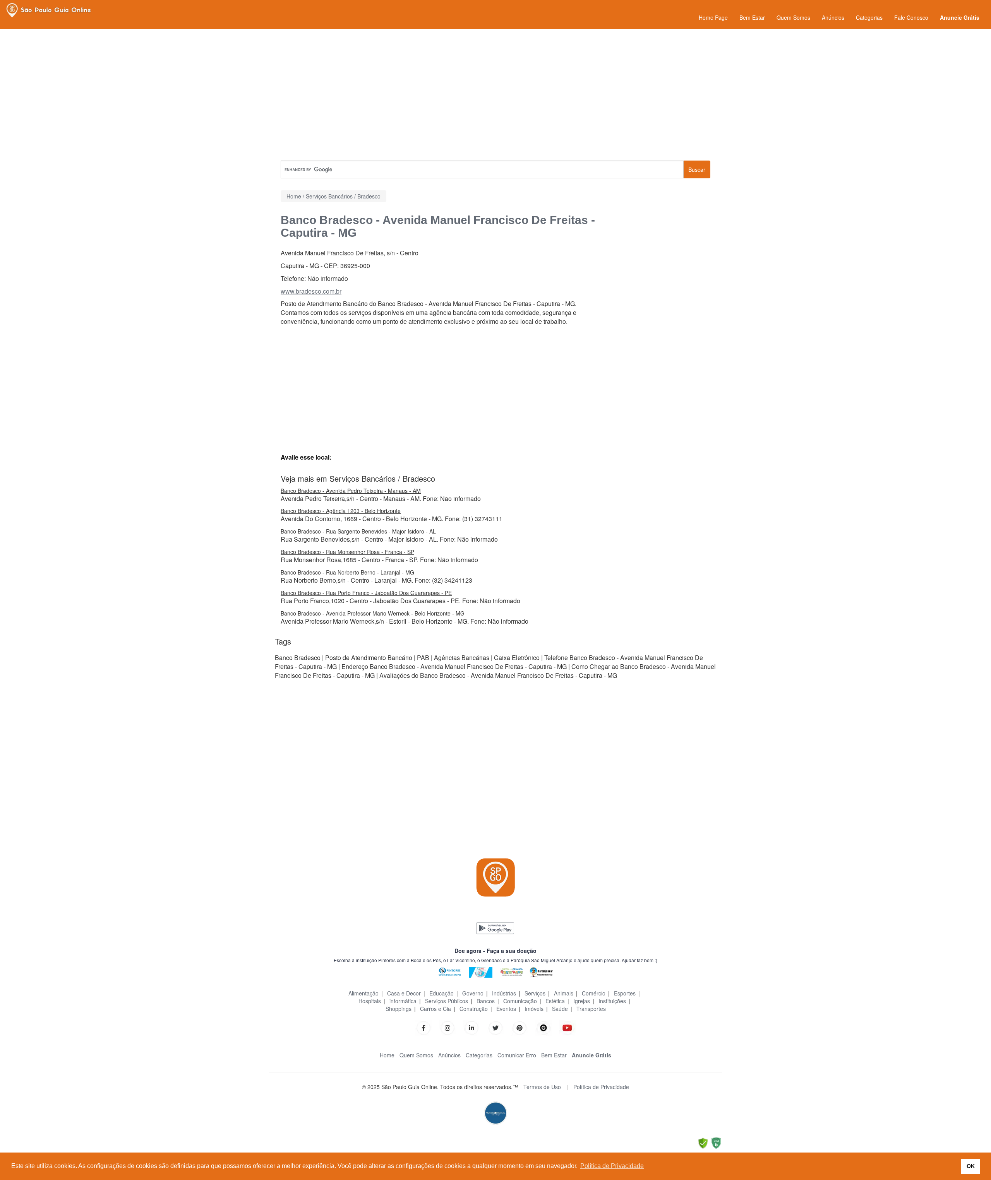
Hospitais (369, 1001)
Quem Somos (793, 17)
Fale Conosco (911, 17)
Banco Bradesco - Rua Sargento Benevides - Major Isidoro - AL (358, 531)
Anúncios (833, 17)
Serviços (535, 993)
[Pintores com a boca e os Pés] (449, 971)
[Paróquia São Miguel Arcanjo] (541, 971)
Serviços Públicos (446, 1001)
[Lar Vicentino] (480, 971)
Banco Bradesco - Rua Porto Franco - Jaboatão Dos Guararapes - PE (366, 593)
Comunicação (520, 1001)
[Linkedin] (475, 1027)
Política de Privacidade (601, 1087)
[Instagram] (447, 1027)
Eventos (506, 1008)
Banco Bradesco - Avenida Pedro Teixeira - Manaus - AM (351, 490)
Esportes (625, 993)
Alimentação (363, 993)
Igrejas (581, 1001)
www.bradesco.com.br (311, 291)
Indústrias (504, 993)
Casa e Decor (404, 993)
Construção (473, 1008)
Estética (555, 1001)
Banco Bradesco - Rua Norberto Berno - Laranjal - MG (347, 572)
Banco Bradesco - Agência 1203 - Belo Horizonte (341, 511)
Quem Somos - (418, 1055)
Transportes (591, 1008)
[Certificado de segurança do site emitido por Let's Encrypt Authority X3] (716, 1142)
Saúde (560, 1008)
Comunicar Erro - (518, 1055)
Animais (563, 993)
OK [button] (971, 1166)
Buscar (696, 169)
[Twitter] (495, 1027)
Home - (389, 1055)
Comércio (593, 993)
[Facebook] (423, 1027)
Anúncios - (451, 1055)
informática (403, 1001)
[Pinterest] (519, 1027)
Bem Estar (752, 17)
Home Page (713, 17)
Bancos (486, 1001)
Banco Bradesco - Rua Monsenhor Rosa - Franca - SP (347, 552)
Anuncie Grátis (959, 17)
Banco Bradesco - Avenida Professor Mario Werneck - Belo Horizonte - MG (373, 613)
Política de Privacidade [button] (612, 1166)
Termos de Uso (542, 1087)
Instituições (612, 1001)
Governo (472, 993)
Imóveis (534, 1008)
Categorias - (481, 1055)
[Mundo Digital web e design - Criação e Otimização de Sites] (495, 1112)
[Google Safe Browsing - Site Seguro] (703, 1142)
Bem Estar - (555, 1055)
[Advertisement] (495, 95)
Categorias (869, 17)
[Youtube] (567, 1027)
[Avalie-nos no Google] (543, 1027)
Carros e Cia (435, 1008)
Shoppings (398, 1008)
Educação (441, 993)
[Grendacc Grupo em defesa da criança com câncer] (511, 971)
